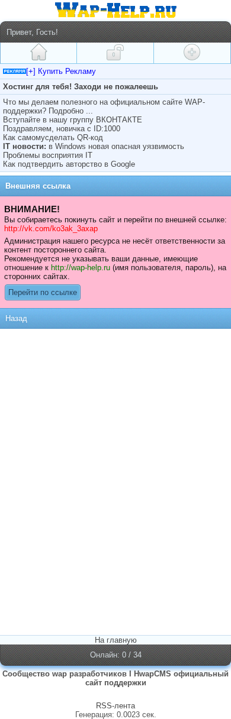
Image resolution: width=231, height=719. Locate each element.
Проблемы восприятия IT (47, 155)
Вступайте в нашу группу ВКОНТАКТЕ (72, 119)
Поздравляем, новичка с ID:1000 (61, 128)
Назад (16, 318)
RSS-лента (115, 705)
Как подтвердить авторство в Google (69, 164)
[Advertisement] (115, 406)
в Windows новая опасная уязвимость (116, 146)
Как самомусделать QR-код (53, 137)
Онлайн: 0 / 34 (116, 654)
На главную (116, 640)
